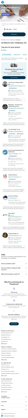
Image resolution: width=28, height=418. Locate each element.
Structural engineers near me (7, 367)
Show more (4, 343)
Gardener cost (4, 341)
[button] (11, 84)
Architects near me (5, 364)
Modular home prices (5, 335)
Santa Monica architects (6, 387)
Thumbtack (3, 39)
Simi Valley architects (6, 385)
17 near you (5, 14)
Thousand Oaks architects (7, 383)
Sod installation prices (6, 339)
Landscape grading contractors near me (10, 373)
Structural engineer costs (6, 332)
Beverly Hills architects (6, 389)
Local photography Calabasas (7, 357)
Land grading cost (5, 337)
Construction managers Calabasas (8, 348)
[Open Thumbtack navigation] (3, 2)
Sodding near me (5, 369)
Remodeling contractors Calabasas (9, 351)
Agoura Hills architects (6, 380)
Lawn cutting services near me (8, 371)
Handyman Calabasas (6, 353)
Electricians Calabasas (6, 355)
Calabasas (12, 39)
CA (8, 39)
